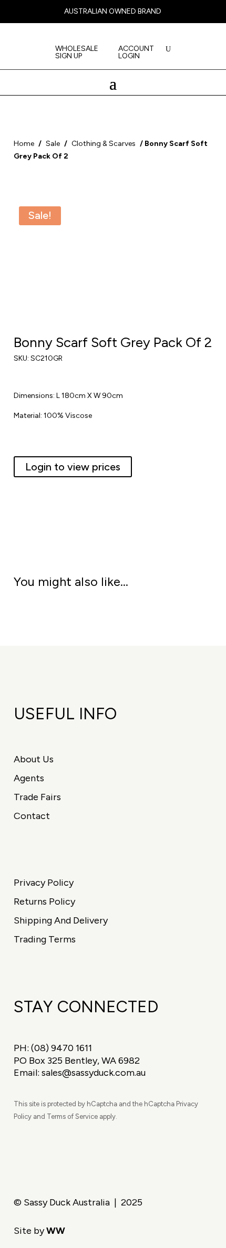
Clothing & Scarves (103, 143)
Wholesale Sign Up (76, 52)
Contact (32, 816)
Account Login (136, 52)
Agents (29, 778)
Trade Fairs (37, 797)
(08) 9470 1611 (61, 1048)
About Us (34, 759)
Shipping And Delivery (61, 920)
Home (24, 143)
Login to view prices (72, 466)
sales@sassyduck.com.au (94, 1072)
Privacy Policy (44, 882)
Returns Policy (44, 901)
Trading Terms (45, 939)
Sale (53, 143)
